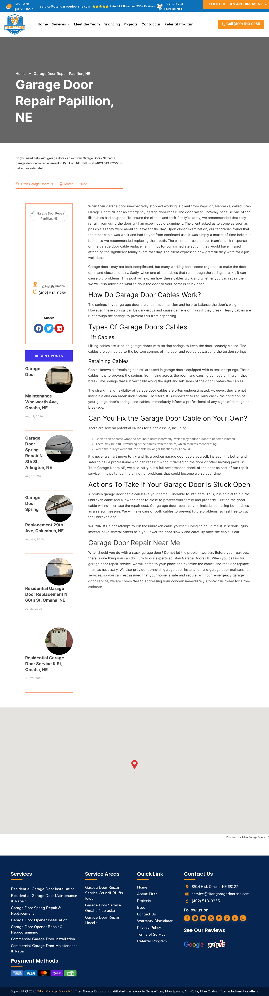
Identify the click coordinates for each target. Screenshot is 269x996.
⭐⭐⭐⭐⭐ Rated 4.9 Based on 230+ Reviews (123, 6)
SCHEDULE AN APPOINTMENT (236, 4)
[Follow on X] (211, 918)
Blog (141, 907)
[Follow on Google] (243, 918)
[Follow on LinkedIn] (219, 918)
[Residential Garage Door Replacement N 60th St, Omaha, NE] (59, 567)
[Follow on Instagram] (195, 918)
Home (43, 24)
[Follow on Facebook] (187, 918)
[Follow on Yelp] (235, 918)
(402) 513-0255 (52, 293)
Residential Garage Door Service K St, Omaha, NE (44, 663)
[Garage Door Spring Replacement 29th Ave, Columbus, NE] (59, 504)
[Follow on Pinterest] (227, 918)
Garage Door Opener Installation (39, 920)
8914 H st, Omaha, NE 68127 (52, 286)
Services (59, 24)
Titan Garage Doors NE (255, 837)
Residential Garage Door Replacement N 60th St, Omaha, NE (46, 594)
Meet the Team (87, 24)
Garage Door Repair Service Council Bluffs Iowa (104, 893)
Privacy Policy (149, 927)
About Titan (147, 894)
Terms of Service (151, 934)
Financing (112, 24)
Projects (131, 24)
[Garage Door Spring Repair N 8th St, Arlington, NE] (59, 444)
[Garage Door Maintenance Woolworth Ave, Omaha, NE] (59, 375)
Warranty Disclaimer (155, 920)
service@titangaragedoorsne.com (65, 6)
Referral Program (179, 24)
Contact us (151, 24)
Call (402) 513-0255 (243, 24)
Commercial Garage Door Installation (43, 939)
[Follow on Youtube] (203, 918)
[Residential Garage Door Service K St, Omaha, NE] (59, 637)
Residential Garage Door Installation (43, 888)
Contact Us (146, 914)
